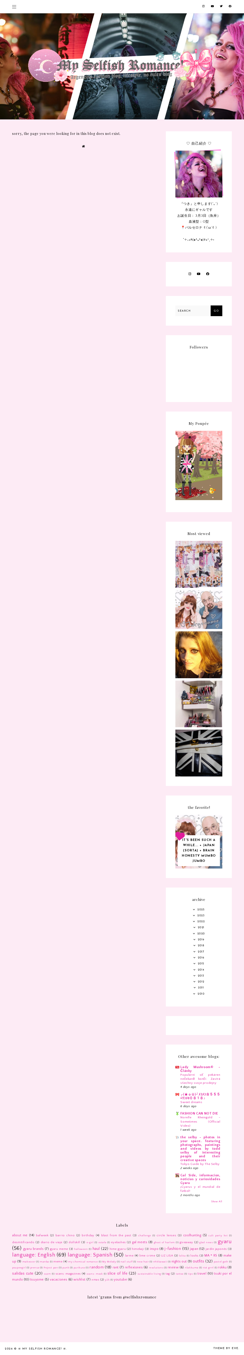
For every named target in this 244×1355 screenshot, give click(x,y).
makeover (29, 1261)
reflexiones (134, 1267)
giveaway (186, 1242)
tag (168, 1273)
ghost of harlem (164, 1242)
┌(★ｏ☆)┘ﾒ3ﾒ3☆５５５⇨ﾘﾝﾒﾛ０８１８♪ (200, 1096)
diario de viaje (51, 1242)
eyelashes (118, 1242)
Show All (216, 1201)
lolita (182, 1255)
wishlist (79, 1279)
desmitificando (23, 1242)
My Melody (109, 1261)
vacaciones (58, 1279)
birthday (88, 1235)
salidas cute (23, 1273)
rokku (222, 1267)
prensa (34, 1267)
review (173, 1267)
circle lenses (166, 1235)
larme (129, 1255)
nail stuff (126, 1261)
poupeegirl (19, 1267)
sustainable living (149, 1273)
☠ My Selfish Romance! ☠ (42, 1348)
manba (44, 1261)
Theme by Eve (226, 1348)
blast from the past (116, 1235)
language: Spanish (90, 1255)
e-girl (90, 1242)
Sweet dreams (191, 1102)
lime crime (147, 1255)
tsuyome (37, 1279)
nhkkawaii (160, 1261)
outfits (198, 1261)
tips (190, 1273)
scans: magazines (68, 1273)
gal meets (139, 1242)
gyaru (225, 1242)
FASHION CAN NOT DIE (199, 1113)
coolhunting (192, 1235)
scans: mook (94, 1273)
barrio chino (65, 1235)
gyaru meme (59, 1249)
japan (194, 1249)
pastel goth (221, 1261)
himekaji (138, 1249)
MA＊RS (210, 1255)
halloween (81, 1249)
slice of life (117, 1273)
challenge (144, 1235)
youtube (120, 1279)
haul (96, 1249)
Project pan (51, 1267)
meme (57, 1261)
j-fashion (173, 1249)
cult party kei (218, 1235)
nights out (179, 1261)
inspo (154, 1249)
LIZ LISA (167, 1255)
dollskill (74, 1242)
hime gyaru (118, 1249)
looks (194, 1255)
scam (47, 1273)
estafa (102, 1242)
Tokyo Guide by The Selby (199, 1164)
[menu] (14, 6)
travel (202, 1274)
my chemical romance (83, 1261)
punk (65, 1267)
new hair (143, 1261)
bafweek (42, 1235)
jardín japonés (216, 1249)
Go (216, 311)
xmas (95, 1279)
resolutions (156, 1267)
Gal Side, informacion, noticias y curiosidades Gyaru (200, 1179)
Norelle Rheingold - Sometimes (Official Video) (200, 1121)
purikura (79, 1267)
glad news (206, 1242)
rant (116, 1267)
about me (20, 1235)
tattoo (179, 1273)
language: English (33, 1255)
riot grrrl (208, 1267)
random (96, 1267)
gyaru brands (33, 1249)
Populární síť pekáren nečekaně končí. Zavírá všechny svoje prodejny (200, 1079)
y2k (107, 1279)
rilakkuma (191, 1267)
